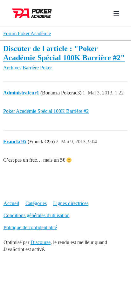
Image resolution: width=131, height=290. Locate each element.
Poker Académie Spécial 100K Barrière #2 (46, 111)
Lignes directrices (70, 203)
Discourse (41, 242)
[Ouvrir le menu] (116, 13)
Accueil (11, 203)
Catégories (36, 203)
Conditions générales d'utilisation (36, 215)
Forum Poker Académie (27, 33)
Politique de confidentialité (30, 227)
